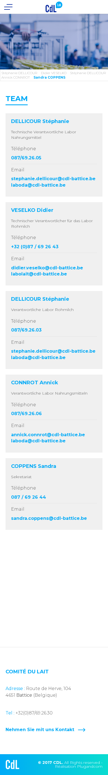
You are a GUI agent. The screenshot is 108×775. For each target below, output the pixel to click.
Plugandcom (89, 766)
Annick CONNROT (15, 77)
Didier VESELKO (53, 73)
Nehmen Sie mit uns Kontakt (40, 730)
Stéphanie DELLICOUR (19, 73)
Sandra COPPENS (49, 77)
